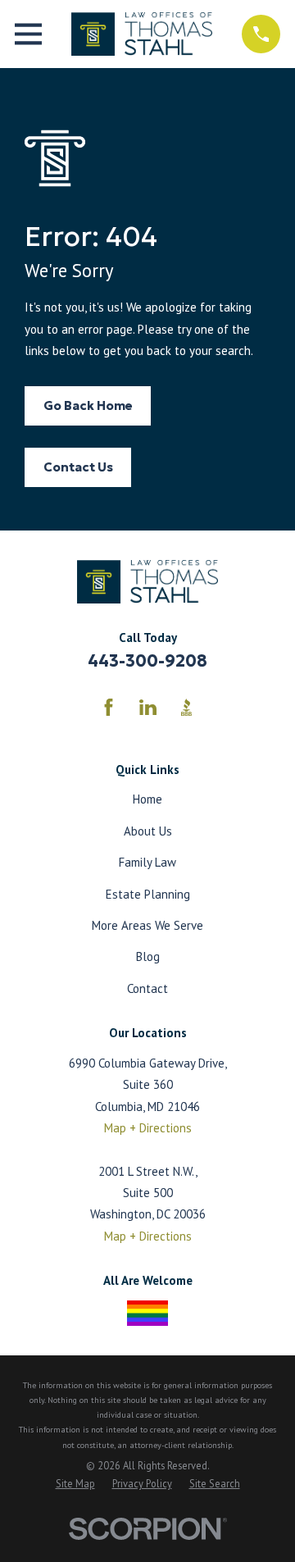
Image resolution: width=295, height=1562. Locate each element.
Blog (148, 956)
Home (147, 799)
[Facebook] (108, 707)
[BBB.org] (186, 707)
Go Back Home (88, 405)
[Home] (141, 34)
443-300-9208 (147, 661)
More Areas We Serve (147, 925)
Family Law (147, 862)
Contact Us (78, 467)
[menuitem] (75, 1484)
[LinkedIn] (148, 707)
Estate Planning (148, 894)
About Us (148, 831)
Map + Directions (148, 1128)
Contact (147, 988)
